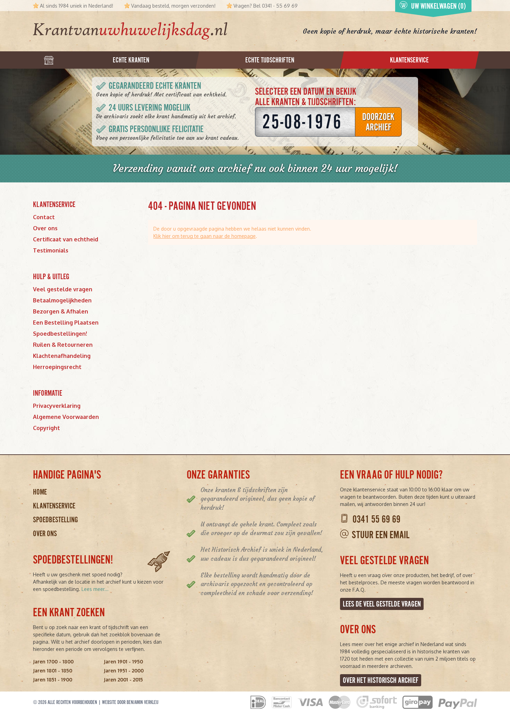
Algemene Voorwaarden (66, 416)
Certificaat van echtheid (65, 239)
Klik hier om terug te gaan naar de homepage (204, 236)
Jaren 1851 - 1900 (52, 679)
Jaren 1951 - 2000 (124, 670)
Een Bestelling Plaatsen (66, 322)
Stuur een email (380, 535)
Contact (44, 217)
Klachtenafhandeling (62, 355)
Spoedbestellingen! (60, 333)
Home (40, 492)
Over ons (45, 228)
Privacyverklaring (56, 405)
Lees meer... (95, 589)
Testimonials (50, 250)
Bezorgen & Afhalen (60, 311)
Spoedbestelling (55, 519)
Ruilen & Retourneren (63, 344)
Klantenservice (54, 505)
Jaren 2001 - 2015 (123, 679)
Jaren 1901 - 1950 (123, 661)
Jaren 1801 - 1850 (52, 670)
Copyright (46, 427)
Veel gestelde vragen (62, 289)
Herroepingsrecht (57, 366)
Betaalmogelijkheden (62, 300)
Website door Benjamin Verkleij (130, 702)
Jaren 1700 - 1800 (53, 661)
